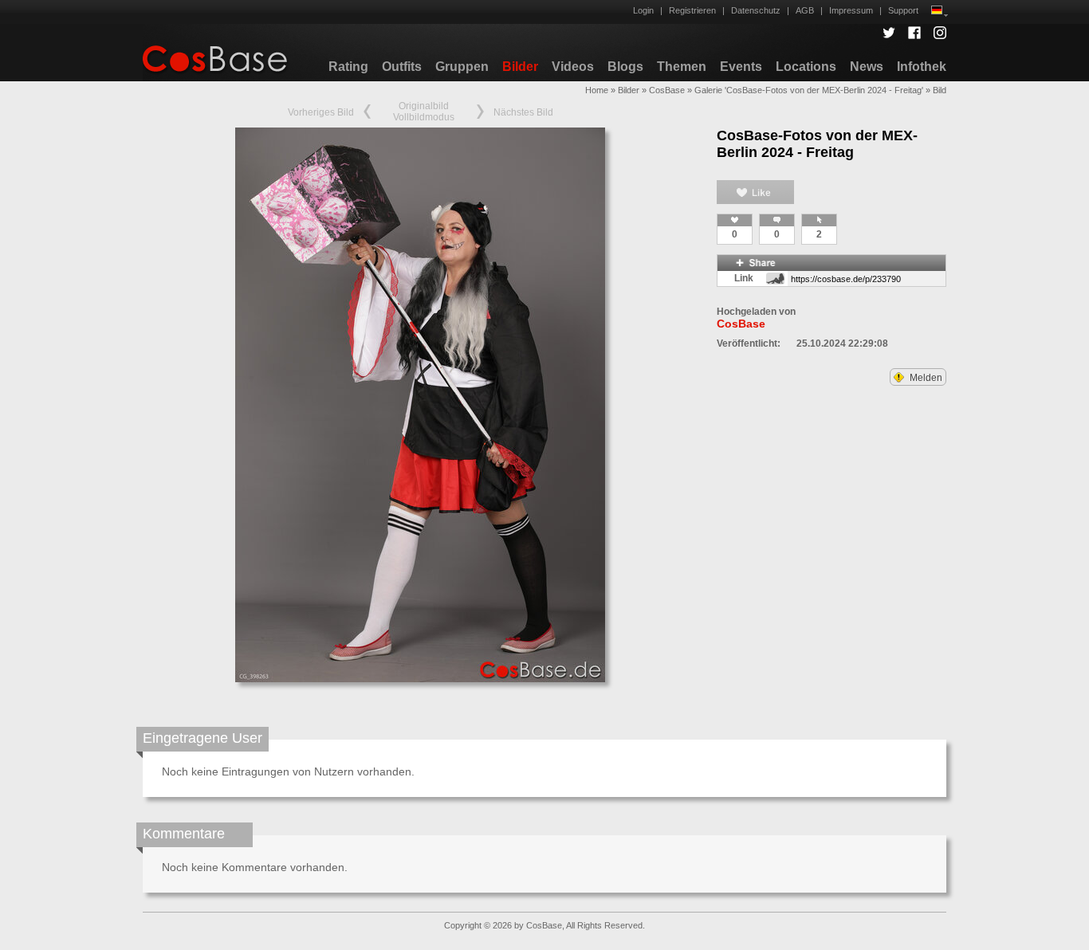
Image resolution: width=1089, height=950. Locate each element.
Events (741, 66)
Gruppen (462, 66)
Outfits (402, 66)
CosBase (667, 90)
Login (643, 10)
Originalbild (424, 106)
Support (903, 10)
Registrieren (692, 10)
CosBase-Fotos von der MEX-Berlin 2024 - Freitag (817, 144)
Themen (681, 66)
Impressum (851, 10)
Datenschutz (755, 10)
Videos (573, 66)
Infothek (921, 66)
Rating (348, 66)
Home (596, 90)
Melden (924, 377)
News (866, 66)
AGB (805, 10)
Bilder (520, 66)
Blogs (625, 66)
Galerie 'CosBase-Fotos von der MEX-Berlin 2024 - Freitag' (808, 90)
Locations (806, 66)
